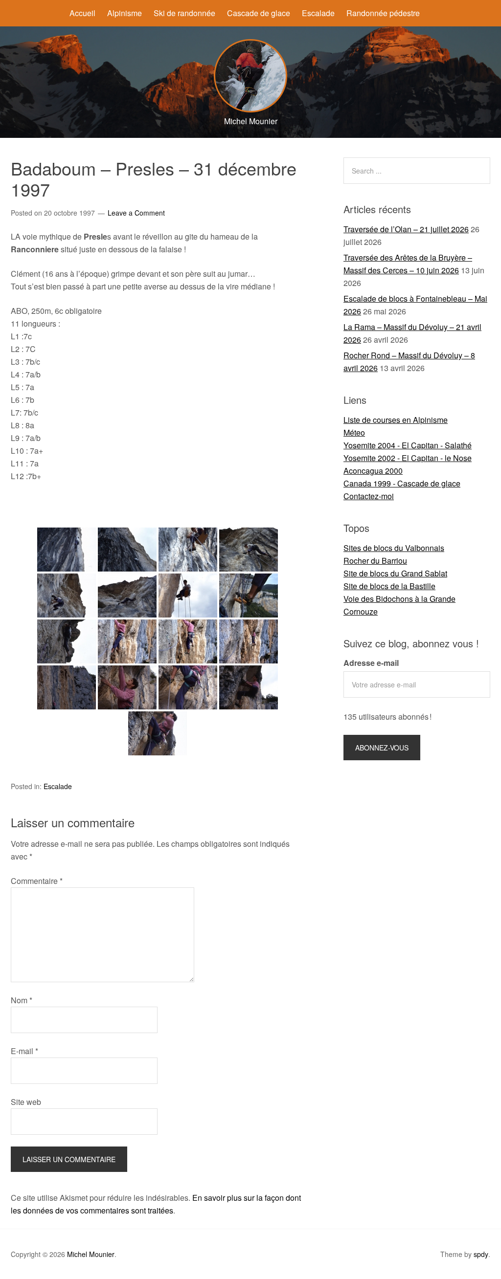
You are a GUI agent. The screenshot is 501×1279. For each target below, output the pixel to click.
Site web (26, 1101)
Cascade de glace (258, 13)
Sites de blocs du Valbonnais (393, 547)
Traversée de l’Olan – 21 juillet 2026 (406, 229)
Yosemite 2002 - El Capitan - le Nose (407, 457)
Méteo (354, 432)
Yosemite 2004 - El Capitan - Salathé (407, 445)
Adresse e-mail (371, 662)
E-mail (24, 1051)
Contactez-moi (368, 496)
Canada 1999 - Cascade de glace (401, 483)
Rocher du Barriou (375, 560)
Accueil (82, 13)
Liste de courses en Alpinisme (395, 419)
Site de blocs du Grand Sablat (395, 573)
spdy (481, 1254)
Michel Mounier (90, 1254)
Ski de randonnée (184, 13)
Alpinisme (124, 13)
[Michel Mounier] (250, 109)
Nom (21, 1000)
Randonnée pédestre (383, 13)
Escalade (318, 13)
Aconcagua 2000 (373, 470)
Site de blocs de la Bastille (389, 586)
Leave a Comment (136, 213)
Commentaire (37, 880)
